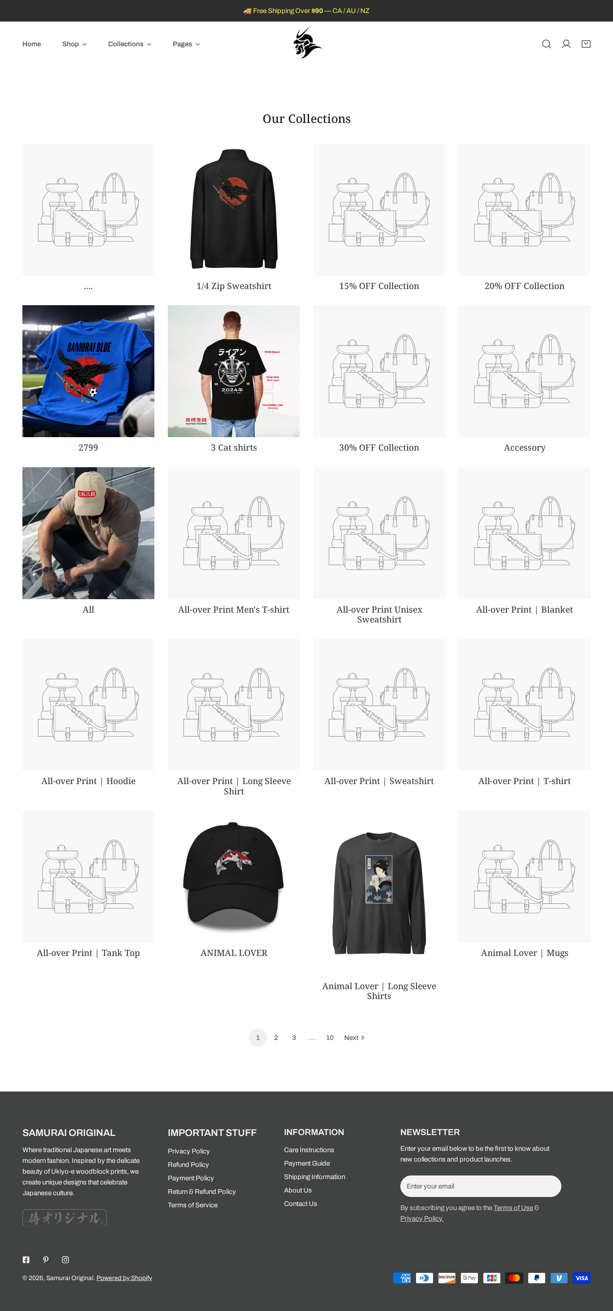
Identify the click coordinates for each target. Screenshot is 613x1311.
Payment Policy (191, 1178)
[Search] (546, 44)
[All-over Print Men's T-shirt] (234, 533)
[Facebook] (26, 1260)
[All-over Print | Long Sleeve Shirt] (234, 705)
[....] (88, 210)
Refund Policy (188, 1164)
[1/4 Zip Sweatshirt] (234, 210)
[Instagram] (65, 1260)
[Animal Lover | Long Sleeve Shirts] (379, 893)
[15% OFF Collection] (379, 210)
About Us (298, 1190)
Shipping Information (314, 1176)
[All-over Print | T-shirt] (525, 705)
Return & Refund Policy (202, 1191)
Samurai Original (69, 1278)
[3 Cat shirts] (234, 371)
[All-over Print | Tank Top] (88, 877)
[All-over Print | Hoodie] (88, 705)
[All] (88, 533)
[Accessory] (525, 371)
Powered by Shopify (124, 1278)
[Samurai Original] (306, 44)
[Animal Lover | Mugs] (525, 877)
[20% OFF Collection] (525, 210)
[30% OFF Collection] (379, 371)
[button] (74, 44)
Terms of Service (193, 1205)
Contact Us (300, 1203)
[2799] (88, 371)
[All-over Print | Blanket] (525, 533)
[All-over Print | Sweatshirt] (379, 705)
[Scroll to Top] (597, 1263)
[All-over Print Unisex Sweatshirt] (379, 533)
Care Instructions (309, 1149)
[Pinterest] (46, 1260)
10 (330, 1037)
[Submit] (549, 1185)
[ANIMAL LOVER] (234, 877)
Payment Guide (307, 1163)
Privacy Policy (189, 1151)
